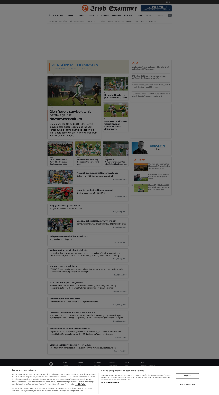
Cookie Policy (81, 384)
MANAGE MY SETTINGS (187, 384)
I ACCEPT (187, 376)
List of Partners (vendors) (110, 383)
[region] (109, 380)
